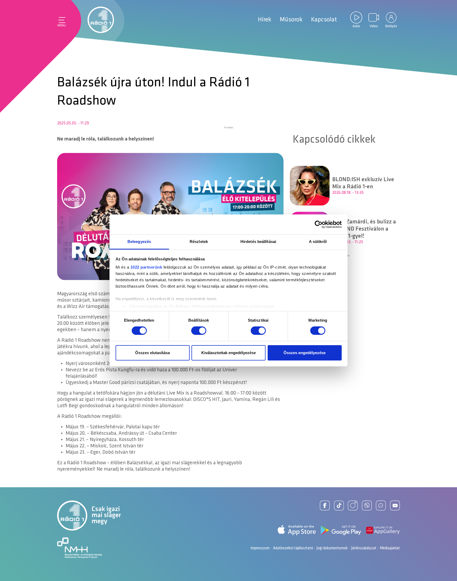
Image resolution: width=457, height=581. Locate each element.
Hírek (264, 20)
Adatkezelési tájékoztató (293, 548)
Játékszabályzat (363, 548)
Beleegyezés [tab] (139, 241)
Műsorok (291, 20)
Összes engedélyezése (305, 352)
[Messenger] (381, 505)
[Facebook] (325, 505)
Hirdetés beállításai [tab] (258, 241)
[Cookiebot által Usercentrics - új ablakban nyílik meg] (318, 224)
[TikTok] (339, 505)
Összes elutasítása (152, 352)
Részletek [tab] (199, 241)
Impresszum (259, 548)
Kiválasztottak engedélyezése (228, 352)
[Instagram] (353, 505)
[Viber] (367, 505)
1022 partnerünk (146, 267)
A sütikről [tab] (318, 241)
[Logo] (101, 20)
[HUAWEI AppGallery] (383, 530)
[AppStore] (297, 530)
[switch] (198, 330)
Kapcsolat (324, 20)
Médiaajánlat (390, 548)
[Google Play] (341, 530)
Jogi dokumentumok (332, 548)
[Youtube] (395, 505)
